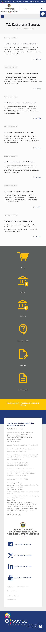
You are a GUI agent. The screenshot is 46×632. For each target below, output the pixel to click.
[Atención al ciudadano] (40, 626)
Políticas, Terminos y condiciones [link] (17, 587)
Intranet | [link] (42, 2)
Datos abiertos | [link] (17, 2)
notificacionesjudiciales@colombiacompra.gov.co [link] (23, 492)
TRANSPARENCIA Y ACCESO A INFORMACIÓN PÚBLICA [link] (23, 404)
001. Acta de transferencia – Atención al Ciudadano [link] (20, 44)
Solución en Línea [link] (12, 595)
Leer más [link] (38, 59)
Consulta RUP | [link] (34, 2)
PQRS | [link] (25, 2)
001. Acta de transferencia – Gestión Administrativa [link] (21, 73)
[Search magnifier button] (42, 8)
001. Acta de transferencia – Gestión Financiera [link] (19, 132)
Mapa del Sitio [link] (12, 591)
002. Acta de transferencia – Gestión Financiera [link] (19, 162)
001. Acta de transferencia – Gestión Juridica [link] (18, 192)
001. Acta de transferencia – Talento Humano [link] (18, 221)
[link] (43, 14)
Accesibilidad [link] (11, 600)
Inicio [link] (13, 29)
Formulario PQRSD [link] (18, 498)
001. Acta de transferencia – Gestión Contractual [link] (20, 103)
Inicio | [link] (9, 2)
